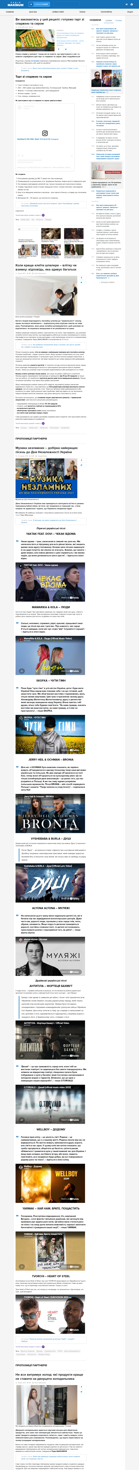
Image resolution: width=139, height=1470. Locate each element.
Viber (43, 215)
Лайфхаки (44, 428)
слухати (41, 4)
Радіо (130, 12)
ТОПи (60, 1351)
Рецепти (39, 220)
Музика (39, 1351)
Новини (10, 12)
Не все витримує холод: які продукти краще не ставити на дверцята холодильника (70, 35)
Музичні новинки (27, 1351)
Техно (82, 12)
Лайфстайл (58, 12)
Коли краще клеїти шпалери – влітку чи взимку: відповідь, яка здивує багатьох (70, 43)
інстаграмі (35, 61)
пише (18, 515)
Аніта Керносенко (40, 273)
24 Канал (65, 339)
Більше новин (108, 282)
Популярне (106, 12)
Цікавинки (65, 428)
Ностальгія (31, 1354)
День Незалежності (72, 1351)
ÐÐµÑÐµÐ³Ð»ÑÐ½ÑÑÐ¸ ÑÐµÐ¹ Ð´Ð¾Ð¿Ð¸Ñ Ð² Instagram (38, 139)
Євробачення (50, 1351)
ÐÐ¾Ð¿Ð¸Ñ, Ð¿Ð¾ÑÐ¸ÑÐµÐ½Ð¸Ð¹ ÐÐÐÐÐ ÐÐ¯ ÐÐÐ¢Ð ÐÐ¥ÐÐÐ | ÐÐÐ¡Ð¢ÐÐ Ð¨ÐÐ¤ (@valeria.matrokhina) (56, 167)
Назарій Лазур (42, 456)
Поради (48, 220)
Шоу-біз (33, 12)
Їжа (33, 220)
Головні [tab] (118, 21)
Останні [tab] (109, 21)
